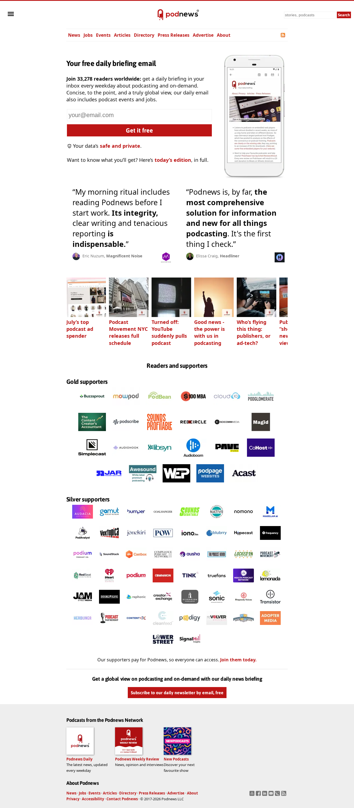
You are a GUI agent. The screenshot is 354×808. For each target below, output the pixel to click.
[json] (278, 795)
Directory (144, 35)
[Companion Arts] (163, 584)
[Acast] (244, 484)
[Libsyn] (159, 458)
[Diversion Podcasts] (189, 605)
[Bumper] (136, 520)
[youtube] (272, 795)
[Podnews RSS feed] (283, 35)
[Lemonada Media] (270, 584)
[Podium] (82, 562)
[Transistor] (270, 605)
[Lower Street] (163, 648)
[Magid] (261, 432)
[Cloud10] (227, 407)
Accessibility (93, 798)
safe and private (120, 145)
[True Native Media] (216, 520)
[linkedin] (265, 795)
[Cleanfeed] (163, 626)
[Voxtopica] (109, 541)
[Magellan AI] (270, 520)
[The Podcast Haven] (216, 562)
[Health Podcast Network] (243, 584)
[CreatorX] (163, 605)
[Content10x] (136, 626)
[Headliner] (82, 626)
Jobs (88, 35)
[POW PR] (163, 541)
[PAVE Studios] (227, 458)
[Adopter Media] (270, 626)
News (74, 35)
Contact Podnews (122, 798)
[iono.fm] (189, 541)
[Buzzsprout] (92, 407)
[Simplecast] (92, 458)
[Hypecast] (243, 541)
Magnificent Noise (124, 255)
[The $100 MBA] (193, 407)
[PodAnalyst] (82, 541)
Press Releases (173, 35)
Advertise (203, 35)
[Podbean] (159, 407)
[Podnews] (160, 15)
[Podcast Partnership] (109, 626)
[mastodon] (252, 795)
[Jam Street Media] (82, 605)
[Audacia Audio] (82, 520)
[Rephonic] (136, 605)
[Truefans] (216, 584)
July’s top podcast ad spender (79, 329)
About (223, 35)
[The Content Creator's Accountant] (92, 432)
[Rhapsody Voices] (243, 605)
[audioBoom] (193, 458)
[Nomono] (243, 520)
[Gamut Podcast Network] (109, 520)
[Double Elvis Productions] (109, 605)
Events (103, 35)
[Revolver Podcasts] (216, 626)
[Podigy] (189, 626)
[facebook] (259, 795)
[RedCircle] (193, 432)
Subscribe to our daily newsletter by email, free (177, 692)
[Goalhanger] (163, 520)
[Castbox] (136, 562)
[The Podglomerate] (261, 407)
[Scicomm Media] (227, 432)
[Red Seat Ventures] (82, 584)
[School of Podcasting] (243, 626)
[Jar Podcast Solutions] (109, 484)
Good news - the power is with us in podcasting (209, 332)
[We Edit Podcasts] (176, 484)
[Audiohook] (126, 458)
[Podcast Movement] (270, 562)
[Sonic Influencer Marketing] (216, 605)
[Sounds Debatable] (189, 520)
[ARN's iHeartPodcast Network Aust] (109, 584)
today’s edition (173, 160)
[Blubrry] (216, 541)
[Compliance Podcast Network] (163, 562)
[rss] (284, 795)
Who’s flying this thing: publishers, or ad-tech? (253, 332)
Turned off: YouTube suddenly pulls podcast (169, 332)
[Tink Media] (189, 584)
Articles (122, 35)
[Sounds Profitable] (159, 432)
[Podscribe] (126, 432)
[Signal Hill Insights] (189, 648)
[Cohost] (261, 458)
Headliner (230, 255)
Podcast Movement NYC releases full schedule (128, 332)
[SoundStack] (109, 562)
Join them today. (238, 660)
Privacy (72, 798)
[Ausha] (189, 562)
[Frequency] (270, 541)
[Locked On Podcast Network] (243, 562)
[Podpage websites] (210, 484)
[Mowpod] (126, 407)
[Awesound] (143, 484)
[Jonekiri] (136, 541)
